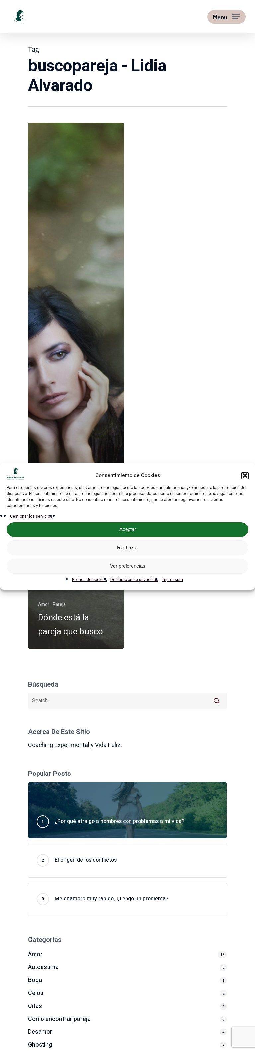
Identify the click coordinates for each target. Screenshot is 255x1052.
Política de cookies (89, 580)
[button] (245, 475)
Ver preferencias (127, 566)
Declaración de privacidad (134, 580)
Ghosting (40, 1044)
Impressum (172, 580)
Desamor (40, 1031)
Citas (35, 1006)
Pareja (59, 604)
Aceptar (127, 529)
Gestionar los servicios (31, 516)
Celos (35, 993)
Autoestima (43, 967)
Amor (43, 604)
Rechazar (127, 547)
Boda (35, 980)
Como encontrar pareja (59, 1019)
